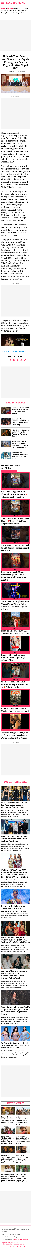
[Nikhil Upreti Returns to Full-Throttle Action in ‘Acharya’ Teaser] (6, 432)
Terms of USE (6, 1242)
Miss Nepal (6, 351)
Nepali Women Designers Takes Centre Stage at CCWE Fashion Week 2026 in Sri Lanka (15, 939)
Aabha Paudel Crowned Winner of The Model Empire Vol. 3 (20, 455)
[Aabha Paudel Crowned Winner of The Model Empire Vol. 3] (6, 455)
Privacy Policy (15, 1242)
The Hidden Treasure (19, 351)
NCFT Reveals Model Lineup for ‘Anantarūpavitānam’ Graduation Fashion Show (14, 805)
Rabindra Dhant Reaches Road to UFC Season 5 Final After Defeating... (20, 422)
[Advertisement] (15, 35)
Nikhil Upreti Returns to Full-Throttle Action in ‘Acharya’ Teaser (21, 433)
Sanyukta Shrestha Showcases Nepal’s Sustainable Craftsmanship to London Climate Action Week (14, 974)
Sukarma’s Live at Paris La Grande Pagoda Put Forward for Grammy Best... (20, 444)
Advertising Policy (7, 1244)
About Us (22, 1244)
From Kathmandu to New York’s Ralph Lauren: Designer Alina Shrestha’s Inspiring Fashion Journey (15, 1010)
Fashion (10, 8)
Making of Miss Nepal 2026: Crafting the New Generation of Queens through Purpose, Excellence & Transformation (14, 873)
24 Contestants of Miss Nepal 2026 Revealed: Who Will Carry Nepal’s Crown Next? (15, 1045)
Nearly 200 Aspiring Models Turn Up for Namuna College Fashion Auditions (14, 838)
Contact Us (16, 1244)
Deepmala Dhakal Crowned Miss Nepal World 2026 (13, 907)
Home (3, 8)
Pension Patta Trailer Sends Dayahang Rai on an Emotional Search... (20, 410)
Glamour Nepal (21, 71)
